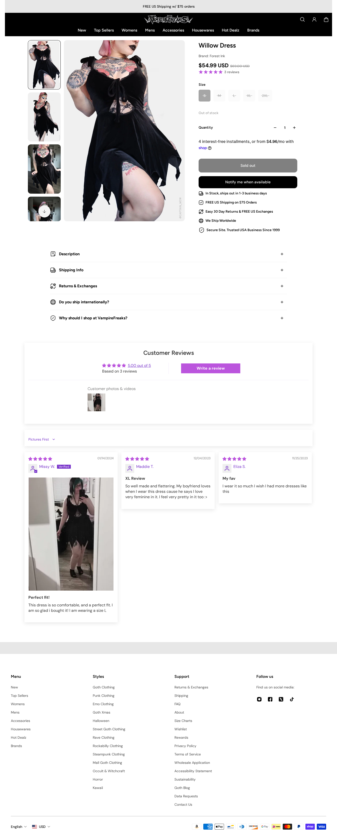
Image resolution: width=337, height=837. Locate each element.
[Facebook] (270, 699)
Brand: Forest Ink (212, 56)
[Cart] (326, 19)
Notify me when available (248, 182)
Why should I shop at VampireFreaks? (93, 318)
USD (42, 826)
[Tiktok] (291, 699)
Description (69, 254)
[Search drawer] (302, 19)
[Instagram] (259, 699)
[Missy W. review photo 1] (71, 534)
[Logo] (168, 19)
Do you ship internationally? (84, 302)
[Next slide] (44, 211)
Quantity (206, 127)
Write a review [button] (211, 368)
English (16, 826)
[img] (40, 458)
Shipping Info (71, 270)
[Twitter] (281, 699)
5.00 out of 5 (139, 365)
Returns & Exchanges (78, 286)
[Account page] (314, 19)
